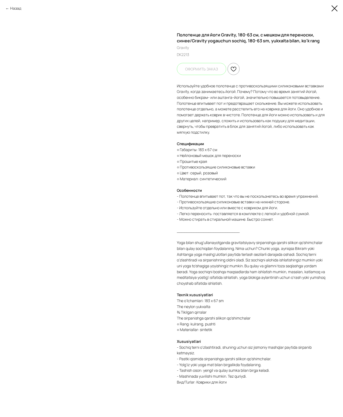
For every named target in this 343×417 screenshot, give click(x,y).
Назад (15, 8)
